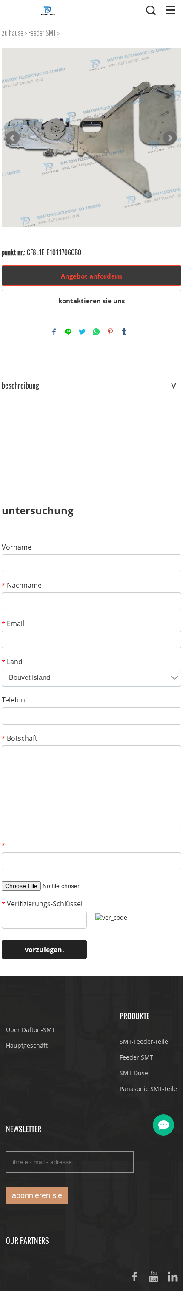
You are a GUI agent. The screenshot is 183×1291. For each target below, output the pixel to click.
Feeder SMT (42, 33)
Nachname (22, 585)
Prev (13, 138)
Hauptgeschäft (27, 1045)
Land (12, 661)
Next (170, 138)
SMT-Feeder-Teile (144, 1041)
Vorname (16, 547)
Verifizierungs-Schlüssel (42, 903)
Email (13, 623)
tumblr (124, 331)
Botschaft (19, 738)
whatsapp (96, 331)
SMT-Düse (134, 1073)
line (68, 331)
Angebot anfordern (91, 276)
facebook (54, 331)
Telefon (13, 700)
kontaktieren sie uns (91, 300)
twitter (82, 331)
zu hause (12, 33)
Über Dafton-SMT (30, 1030)
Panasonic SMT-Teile (148, 1089)
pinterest (110, 331)
